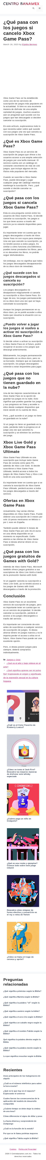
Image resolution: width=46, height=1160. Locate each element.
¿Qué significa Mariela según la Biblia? (21, 997)
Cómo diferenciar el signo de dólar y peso (22, 1116)
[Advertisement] (23, 73)
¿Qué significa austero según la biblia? (21, 1011)
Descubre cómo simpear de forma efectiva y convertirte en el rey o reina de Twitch (22, 912)
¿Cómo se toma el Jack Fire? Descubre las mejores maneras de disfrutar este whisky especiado (22, 773)
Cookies (13, 1149)
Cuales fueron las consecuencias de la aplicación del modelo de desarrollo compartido (21, 1101)
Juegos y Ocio (13, 660)
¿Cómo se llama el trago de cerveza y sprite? (20, 958)
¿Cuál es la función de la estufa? (18, 1129)
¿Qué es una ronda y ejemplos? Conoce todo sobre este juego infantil (22, 865)
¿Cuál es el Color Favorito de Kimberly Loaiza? (21, 726)
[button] (33, 8)
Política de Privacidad (27, 1149)
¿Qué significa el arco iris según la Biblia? (23, 1017)
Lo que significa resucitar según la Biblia (22, 1056)
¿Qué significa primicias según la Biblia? (22, 991)
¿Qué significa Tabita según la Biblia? (21, 1138)
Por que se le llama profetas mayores (20, 1133)
